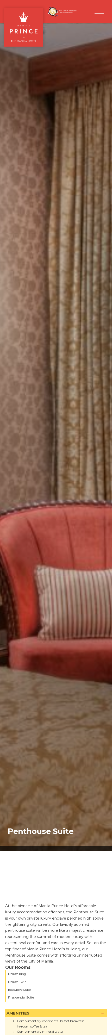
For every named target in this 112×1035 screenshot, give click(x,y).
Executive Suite (19, 990)
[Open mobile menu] (99, 12)
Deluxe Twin (17, 982)
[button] (56, 1013)
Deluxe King (17, 974)
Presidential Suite (21, 997)
